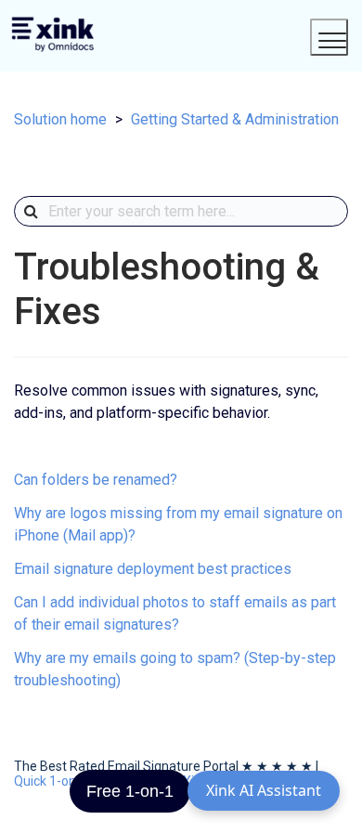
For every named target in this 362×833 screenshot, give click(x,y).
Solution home (60, 119)
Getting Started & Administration (235, 119)
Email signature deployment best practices (152, 569)
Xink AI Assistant (263, 790)
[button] (329, 37)
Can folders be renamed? (95, 479)
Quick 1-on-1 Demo (70, 781)
